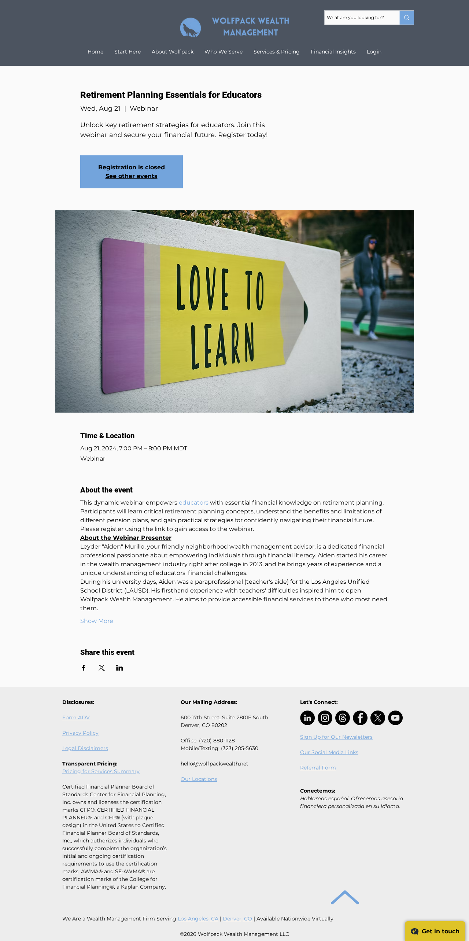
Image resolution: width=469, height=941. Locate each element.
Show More (96, 620)
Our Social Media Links (329, 752)
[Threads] (342, 718)
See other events (132, 176)
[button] (333, 52)
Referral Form (318, 767)
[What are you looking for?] (406, 18)
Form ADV (76, 717)
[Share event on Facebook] (83, 668)
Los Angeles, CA (198, 918)
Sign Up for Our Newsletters (336, 737)
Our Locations (199, 779)
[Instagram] (325, 718)
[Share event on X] (101, 668)
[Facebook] (360, 718)
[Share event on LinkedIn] (119, 668)
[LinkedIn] (307, 718)
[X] (377, 718)
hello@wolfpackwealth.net (214, 763)
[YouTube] (395, 718)
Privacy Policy (80, 733)
